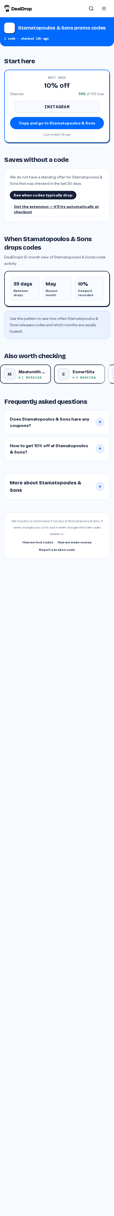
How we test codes (38, 542)
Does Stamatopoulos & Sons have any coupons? (56, 422)
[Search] (91, 8)
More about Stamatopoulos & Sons (56, 486)
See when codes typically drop (43, 195)
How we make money (75, 542)
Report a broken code (57, 550)
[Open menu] (104, 8)
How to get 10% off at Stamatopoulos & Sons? (56, 449)
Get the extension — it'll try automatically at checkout (56, 209)
